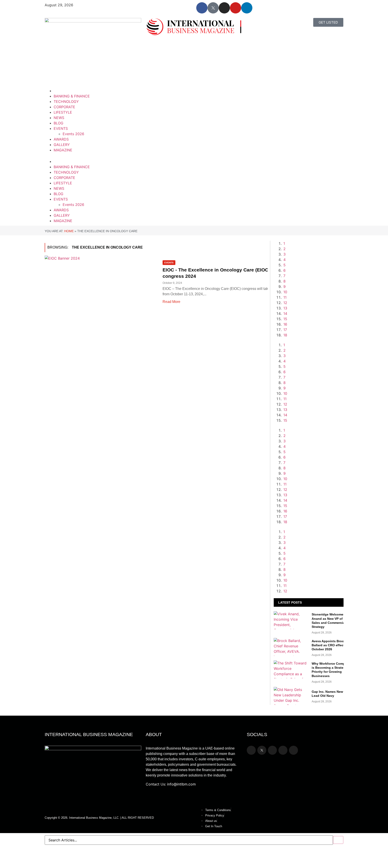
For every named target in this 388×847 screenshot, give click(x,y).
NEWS (59, 117)
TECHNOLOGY (66, 101)
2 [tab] (284, 249)
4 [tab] (284, 259)
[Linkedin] (246, 7)
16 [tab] (285, 324)
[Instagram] (224, 7)
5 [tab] (284, 265)
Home (69, 231)
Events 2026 (73, 134)
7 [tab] (284, 276)
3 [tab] (284, 254)
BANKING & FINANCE (72, 96)
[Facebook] (201, 7)
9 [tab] (284, 286)
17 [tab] (285, 329)
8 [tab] (284, 281)
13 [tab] (285, 308)
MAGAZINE (63, 150)
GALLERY (62, 144)
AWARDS (61, 139)
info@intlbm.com (181, 784)
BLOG (58, 123)
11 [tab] (285, 297)
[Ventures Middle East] (313, 537)
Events (169, 262)
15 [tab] (285, 319)
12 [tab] (285, 302)
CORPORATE (64, 107)
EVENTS (61, 128)
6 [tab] (284, 270)
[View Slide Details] (313, 457)
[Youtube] (235, 7)
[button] (118, 155)
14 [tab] (285, 313)
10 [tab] (285, 292)
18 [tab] (285, 335)
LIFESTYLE (63, 112)
